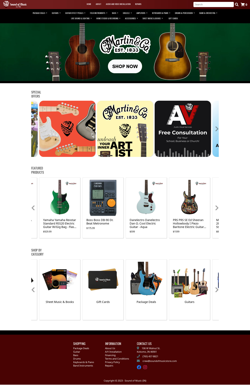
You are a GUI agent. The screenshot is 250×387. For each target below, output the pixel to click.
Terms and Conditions (117, 358)
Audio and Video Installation (118, 3)
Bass (75, 355)
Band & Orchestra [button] (207, 12)
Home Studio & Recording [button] (107, 18)
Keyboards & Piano (83, 362)
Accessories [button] (130, 18)
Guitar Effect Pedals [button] (74, 12)
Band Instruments (83, 365)
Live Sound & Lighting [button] (80, 18)
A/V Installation (113, 351)
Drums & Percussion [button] (184, 12)
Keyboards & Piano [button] (160, 12)
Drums (77, 358)
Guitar (76, 351)
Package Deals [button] (39, 12)
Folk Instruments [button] (98, 12)
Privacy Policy (112, 362)
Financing (110, 355)
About (98, 3)
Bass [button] (114, 12)
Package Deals (81, 348)
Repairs (138, 3)
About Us (110, 348)
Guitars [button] (55, 12)
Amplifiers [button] (141, 12)
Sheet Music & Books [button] (152, 18)
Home (89, 3)
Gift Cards (173, 18)
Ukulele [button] (126, 12)
